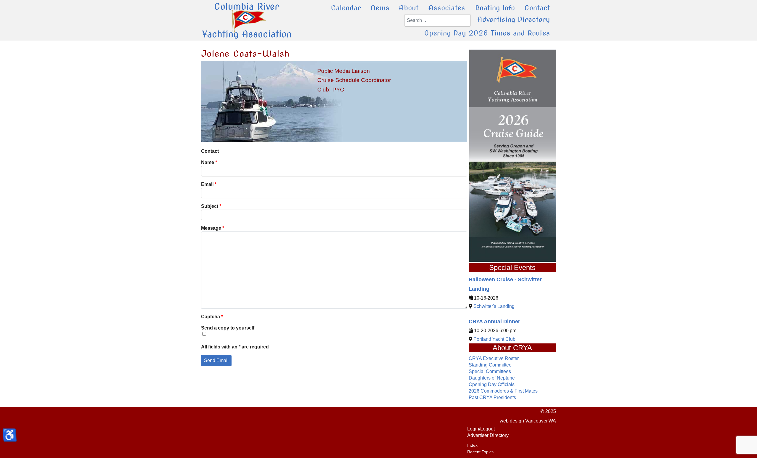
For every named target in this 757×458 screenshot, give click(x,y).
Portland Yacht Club (494, 339)
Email (208, 184)
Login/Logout (481, 428)
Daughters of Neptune (492, 377)
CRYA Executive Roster (494, 358)
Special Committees (490, 371)
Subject (211, 206)
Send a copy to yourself (227, 327)
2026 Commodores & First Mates (503, 390)
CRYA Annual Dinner (494, 321)
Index (472, 445)
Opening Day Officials (492, 384)
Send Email (216, 360)
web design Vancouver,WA (528, 420)
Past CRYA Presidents (492, 397)
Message (212, 228)
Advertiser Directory (488, 435)
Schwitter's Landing (494, 306)
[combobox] (437, 20)
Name (209, 162)
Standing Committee (490, 364)
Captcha (212, 316)
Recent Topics (480, 451)
